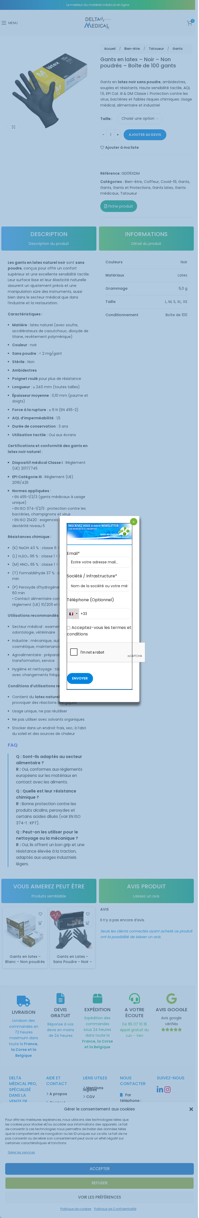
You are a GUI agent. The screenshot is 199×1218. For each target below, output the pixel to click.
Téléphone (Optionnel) (90, 600)
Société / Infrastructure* (92, 576)
